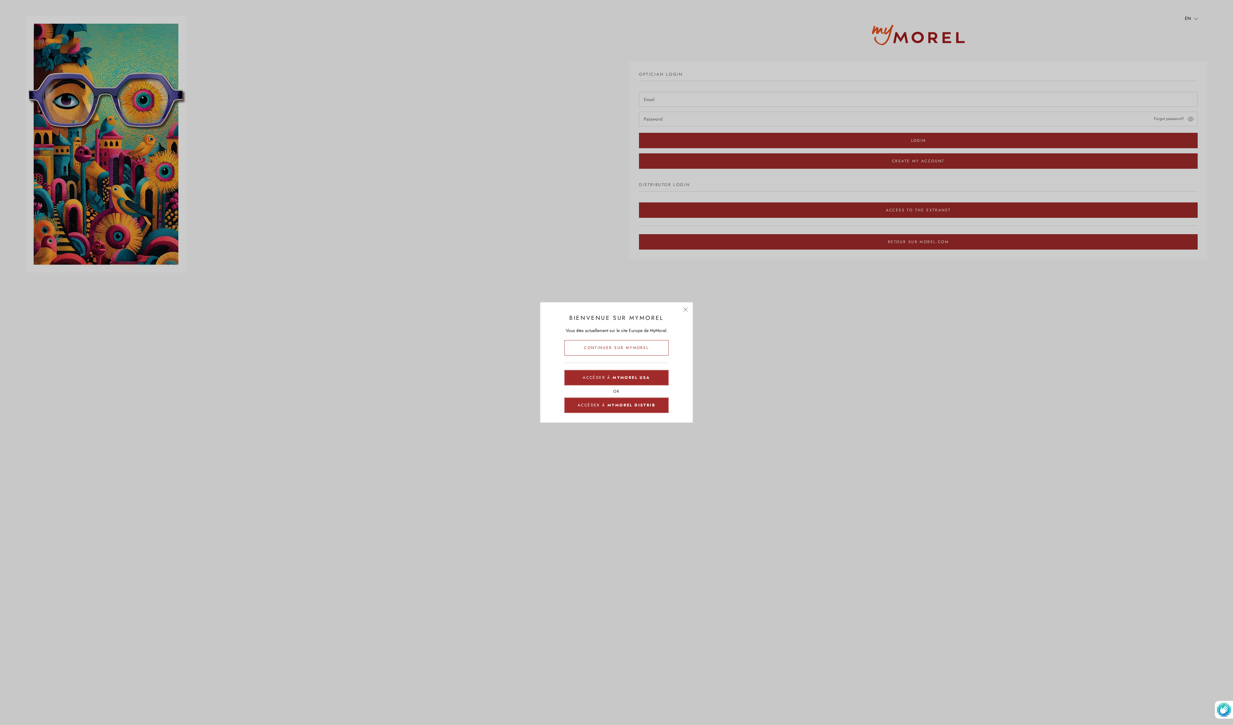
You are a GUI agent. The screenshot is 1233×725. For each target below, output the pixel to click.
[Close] (685, 309)
